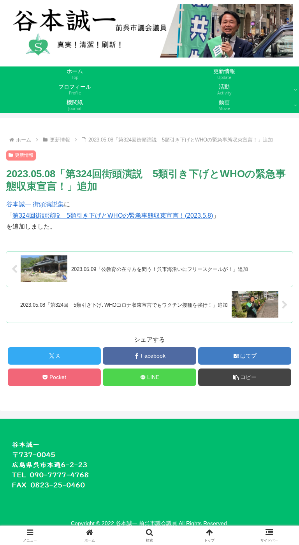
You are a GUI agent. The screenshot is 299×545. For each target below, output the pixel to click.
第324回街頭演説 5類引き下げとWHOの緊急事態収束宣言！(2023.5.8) (112, 215)
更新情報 (24, 155)
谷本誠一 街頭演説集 (35, 204)
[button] (244, 377)
